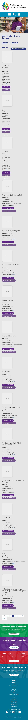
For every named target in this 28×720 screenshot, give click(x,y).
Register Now (14, 634)
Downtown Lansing (14, 685)
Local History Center (14, 694)
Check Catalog (6, 87)
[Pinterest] (13, 711)
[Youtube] (19, 711)
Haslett (14, 689)
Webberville (14, 702)
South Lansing (14, 699)
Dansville (14, 684)
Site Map (19, 717)
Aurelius (14, 682)
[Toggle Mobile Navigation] (9, 14)
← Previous (6, 616)
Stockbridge (14, 701)
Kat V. (5, 84)
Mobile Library (14, 706)
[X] (16, 711)
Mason (14, 696)
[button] (14, 14)
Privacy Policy (14, 717)
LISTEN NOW (14, 674)
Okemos (14, 697)
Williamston (14, 704)
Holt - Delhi (14, 691)
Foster (14, 687)
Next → (5, 618)
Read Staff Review (6, 90)
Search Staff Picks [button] (19, 49)
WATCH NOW (14, 661)
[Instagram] (10, 711)
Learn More (14, 647)
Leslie (14, 692)
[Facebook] (7, 711)
